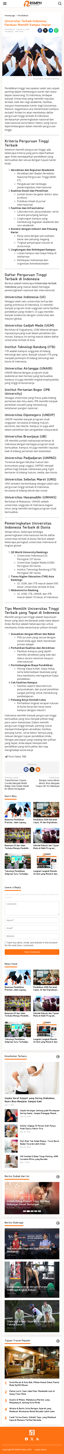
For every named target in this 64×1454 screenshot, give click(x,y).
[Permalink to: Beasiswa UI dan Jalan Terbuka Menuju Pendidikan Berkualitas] (18, 835)
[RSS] (37, 769)
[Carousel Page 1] (24, 1211)
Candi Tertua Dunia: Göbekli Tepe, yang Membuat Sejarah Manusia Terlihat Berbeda (32, 1418)
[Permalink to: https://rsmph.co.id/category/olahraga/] (58, 1223)
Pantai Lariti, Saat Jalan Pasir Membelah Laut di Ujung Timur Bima (32, 1392)
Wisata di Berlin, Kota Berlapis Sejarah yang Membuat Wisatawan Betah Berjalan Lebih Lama (32, 1409)
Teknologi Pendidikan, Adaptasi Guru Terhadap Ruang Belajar (16, 872)
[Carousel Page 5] (39, 1211)
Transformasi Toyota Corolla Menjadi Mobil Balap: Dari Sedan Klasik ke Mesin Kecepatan (17, 783)
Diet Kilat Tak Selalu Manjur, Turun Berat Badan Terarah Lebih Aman (39, 1142)
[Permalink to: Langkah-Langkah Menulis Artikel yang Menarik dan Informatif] (46, 860)
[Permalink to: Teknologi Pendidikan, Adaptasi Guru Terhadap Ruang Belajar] (18, 860)
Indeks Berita (40, 1449)
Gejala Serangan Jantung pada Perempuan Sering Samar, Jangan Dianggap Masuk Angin (39, 1112)
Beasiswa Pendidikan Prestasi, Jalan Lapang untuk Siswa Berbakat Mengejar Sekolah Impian (16, 821)
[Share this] (40, 30)
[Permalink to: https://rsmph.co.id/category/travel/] (58, 1341)
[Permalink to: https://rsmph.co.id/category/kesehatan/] (58, 1057)
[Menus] (4, 3)
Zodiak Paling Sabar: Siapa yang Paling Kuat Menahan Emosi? (29, 1202)
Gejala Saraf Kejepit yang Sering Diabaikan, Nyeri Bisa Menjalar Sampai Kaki (30, 1100)
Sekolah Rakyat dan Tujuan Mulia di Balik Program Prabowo (46, 847)
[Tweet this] (45, 30)
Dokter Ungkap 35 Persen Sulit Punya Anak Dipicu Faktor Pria (37, 1127)
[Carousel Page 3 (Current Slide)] (32, 1211)
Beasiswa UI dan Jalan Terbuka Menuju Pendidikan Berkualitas (18, 847)
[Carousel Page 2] (28, 1211)
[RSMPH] (33, 3)
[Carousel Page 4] (35, 1211)
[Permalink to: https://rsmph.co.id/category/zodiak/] (58, 1177)
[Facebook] (26, 769)
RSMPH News (20, 1449)
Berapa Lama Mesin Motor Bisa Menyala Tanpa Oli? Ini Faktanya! (47, 781)
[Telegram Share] (50, 30)
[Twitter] (32, 769)
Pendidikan (9, 31)
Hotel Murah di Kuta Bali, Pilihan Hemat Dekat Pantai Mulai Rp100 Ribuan (34, 1383)
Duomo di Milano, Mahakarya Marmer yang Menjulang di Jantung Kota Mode (29, 1401)
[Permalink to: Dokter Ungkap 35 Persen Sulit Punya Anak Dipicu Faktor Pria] (11, 1130)
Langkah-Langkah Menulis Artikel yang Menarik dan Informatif (45, 872)
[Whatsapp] (56, 30)
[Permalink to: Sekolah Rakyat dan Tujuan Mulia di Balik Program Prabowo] (46, 835)
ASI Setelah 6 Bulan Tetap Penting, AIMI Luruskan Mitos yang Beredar (39, 1157)
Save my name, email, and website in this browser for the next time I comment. (31, 944)
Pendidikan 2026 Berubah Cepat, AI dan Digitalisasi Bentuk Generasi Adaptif (45, 821)
